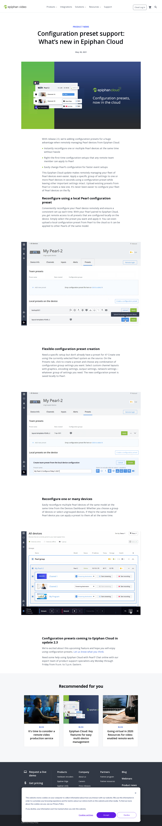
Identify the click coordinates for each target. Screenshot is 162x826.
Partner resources (107, 781)
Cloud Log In (140, 7)
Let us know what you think (89, 651)
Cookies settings (86, 815)
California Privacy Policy (29, 822)
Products (51, 6)
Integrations (66, 6)
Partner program (107, 777)
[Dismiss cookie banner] (135, 793)
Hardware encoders (65, 777)
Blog (124, 771)
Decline (127, 815)
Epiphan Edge (62, 781)
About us (82, 777)
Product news (129, 785)
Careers (82, 781)
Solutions (79, 6)
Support (108, 6)
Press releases (85, 786)
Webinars (127, 778)
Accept (106, 815)
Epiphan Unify (62, 786)
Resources (94, 6)
